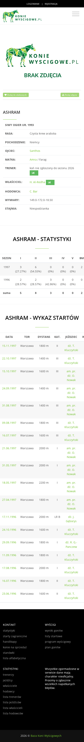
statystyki (9, 630)
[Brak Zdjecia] (42, 60)
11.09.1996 (9, 555)
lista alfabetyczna (14, 658)
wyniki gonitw (54, 630)
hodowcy (8, 691)
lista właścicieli (12, 708)
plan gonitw (52, 647)
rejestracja (51, 3)
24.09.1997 (9, 388)
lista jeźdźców (12, 702)
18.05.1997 (9, 482)
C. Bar (34, 191)
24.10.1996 (9, 529)
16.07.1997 (9, 435)
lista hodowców (13, 713)
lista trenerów (12, 697)
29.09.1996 (9, 542)
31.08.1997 (9, 405)
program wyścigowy (58, 641)
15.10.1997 (9, 371)
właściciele (10, 686)
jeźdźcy (8, 680)
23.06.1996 (9, 593)
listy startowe (53, 636)
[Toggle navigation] (75, 14)
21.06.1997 (9, 448)
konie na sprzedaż (15, 647)
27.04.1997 (9, 500)
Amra (33, 159)
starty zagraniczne (15, 636)
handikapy (10, 641)
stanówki (8, 653)
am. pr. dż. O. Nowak (71, 375)
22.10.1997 (9, 358)
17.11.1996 (9, 517)
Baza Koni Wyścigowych (46, 736)
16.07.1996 (9, 581)
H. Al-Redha (37, 182)
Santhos (35, 151)
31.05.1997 (9, 465)
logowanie (33, 3)
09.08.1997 (9, 423)
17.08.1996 (9, 568)
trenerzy (8, 674)
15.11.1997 (9, 346)
